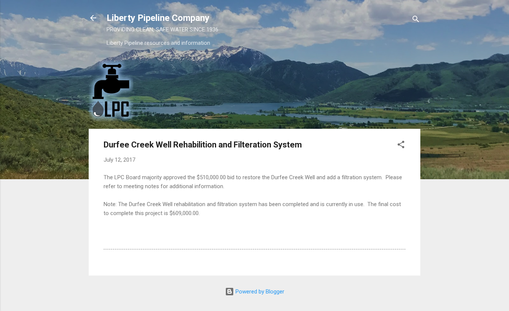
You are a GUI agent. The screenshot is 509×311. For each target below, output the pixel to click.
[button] (400, 146)
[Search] (415, 20)
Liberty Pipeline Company (158, 18)
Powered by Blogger (259, 291)
